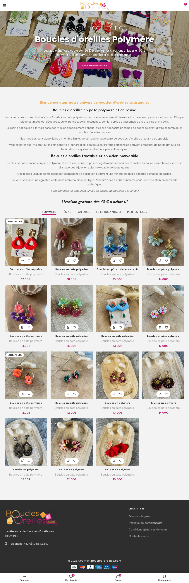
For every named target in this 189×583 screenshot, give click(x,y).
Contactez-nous (139, 536)
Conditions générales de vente (148, 529)
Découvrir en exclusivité (94, 65)
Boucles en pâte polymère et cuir (117, 269)
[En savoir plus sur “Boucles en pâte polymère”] (22, 260)
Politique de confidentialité (145, 523)
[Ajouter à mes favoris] (29, 260)
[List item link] (31, 544)
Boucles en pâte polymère (26, 269)
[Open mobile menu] (4, 5)
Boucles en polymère (117, 403)
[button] (68, 260)
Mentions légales (139, 516)
